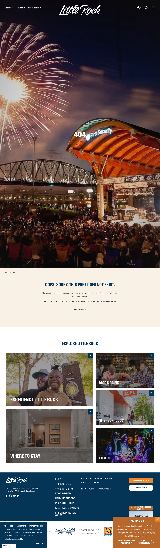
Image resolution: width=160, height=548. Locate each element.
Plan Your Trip (64, 503)
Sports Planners (104, 479)
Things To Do (63, 483)
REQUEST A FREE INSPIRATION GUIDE (145, 542)
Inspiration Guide (140, 480)
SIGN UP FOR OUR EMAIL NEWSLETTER (126, 542)
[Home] (80, 10)
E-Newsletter (140, 488)
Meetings (9, 8)
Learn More (19, 539)
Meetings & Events (67, 507)
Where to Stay (64, 488)
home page (111, 301)
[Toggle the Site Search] (146, 7)
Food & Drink (63, 493)
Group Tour (87, 479)
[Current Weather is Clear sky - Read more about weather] (139, 8)
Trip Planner (33, 8)
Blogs (96, 482)
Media (20, 8)
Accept (38, 544)
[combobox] (9, 546)
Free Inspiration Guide (65, 514)
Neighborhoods (65, 498)
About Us (85, 482)
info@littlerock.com (27, 491)
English (10, 546)
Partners (93, 489)
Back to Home (79, 309)
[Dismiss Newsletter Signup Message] (157, 519)
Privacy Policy (105, 489)
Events (59, 479)
